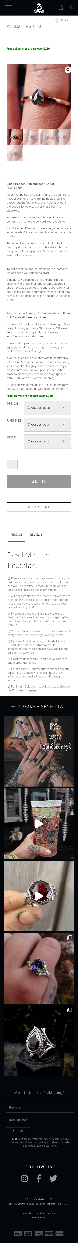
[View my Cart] (61, 7)
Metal (12, 437)
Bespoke (27, 1213)
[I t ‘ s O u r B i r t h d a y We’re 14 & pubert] (39, 751)
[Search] (72, 7)
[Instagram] (24, 1180)
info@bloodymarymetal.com (25, 336)
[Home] (39, 8)
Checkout (40, 1213)
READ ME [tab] (16, 534)
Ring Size (14, 420)
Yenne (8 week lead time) (29, 317)
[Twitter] (53, 1180)
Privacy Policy (39, 1217)
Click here (15, 1139)
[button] (68, 69)
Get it (39, 481)
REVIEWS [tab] (36, 534)
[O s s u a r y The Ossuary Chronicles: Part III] (39, 1040)
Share (64, 20)
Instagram (55, 385)
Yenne (13, 324)
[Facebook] (38, 1180)
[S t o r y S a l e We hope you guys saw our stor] (39, 968)
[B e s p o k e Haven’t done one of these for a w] (39, 896)
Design (12, 403)
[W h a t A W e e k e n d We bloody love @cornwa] (39, 823)
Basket (51, 1213)
